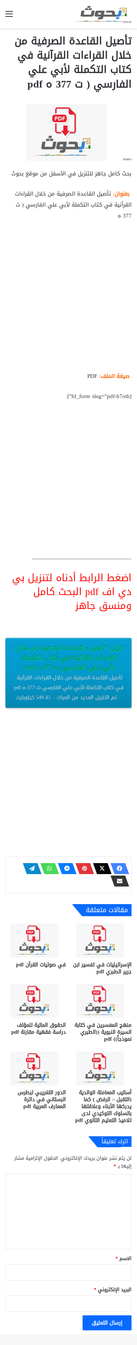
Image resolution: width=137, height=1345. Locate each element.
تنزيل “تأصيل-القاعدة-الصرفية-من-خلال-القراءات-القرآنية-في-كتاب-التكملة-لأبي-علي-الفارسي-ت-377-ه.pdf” (68, 672)
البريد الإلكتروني (113, 1289)
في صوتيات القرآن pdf (41, 965)
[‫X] (100, 868)
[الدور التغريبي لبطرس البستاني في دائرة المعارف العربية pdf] (35, 1068)
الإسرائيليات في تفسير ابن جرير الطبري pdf (102, 968)
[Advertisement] (68, 299)
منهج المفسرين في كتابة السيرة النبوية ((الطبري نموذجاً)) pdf (103, 1032)
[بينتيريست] (82, 868)
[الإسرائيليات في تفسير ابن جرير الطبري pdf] (102, 941)
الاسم (123, 1258)
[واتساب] (47, 868)
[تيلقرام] (30, 868)
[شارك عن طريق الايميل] (117, 881)
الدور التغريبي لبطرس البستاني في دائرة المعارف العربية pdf (42, 1099)
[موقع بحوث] (102, 14)
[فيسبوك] (117, 868)
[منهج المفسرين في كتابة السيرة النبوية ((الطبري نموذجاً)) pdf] (102, 1001)
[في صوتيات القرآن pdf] (35, 941)
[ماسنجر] (65, 868)
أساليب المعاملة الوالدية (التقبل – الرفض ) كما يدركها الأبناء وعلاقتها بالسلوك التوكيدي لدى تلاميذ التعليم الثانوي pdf (103, 1106)
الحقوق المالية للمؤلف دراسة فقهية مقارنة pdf (38, 1028)
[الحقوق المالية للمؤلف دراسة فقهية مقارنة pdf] (35, 1001)
